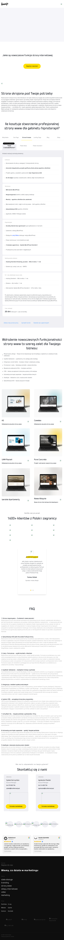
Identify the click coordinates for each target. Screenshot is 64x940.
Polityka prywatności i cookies (7, 936)
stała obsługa (7, 880)
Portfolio (4, 904)
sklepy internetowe (9, 889)
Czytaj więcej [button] (7, 851)
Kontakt (10, 911)
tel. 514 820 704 (42, 785)
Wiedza (3, 908)
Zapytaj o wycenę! (32, 66)
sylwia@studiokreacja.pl (13, 788)
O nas (9, 904)
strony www (6, 886)
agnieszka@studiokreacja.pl (46, 788)
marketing (5, 895)
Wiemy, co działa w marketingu (19, 870)
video (3, 892)
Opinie (10, 908)
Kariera (3, 911)
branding (5, 883)
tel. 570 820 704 (10, 785)
